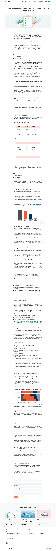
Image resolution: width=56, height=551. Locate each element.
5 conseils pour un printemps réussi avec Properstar (42, 523)
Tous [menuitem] (22, 1)
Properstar (38, 519)
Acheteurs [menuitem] (35, 1)
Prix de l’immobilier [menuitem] (8, 536)
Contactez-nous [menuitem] (19, 533)
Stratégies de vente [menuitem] (40, 1)
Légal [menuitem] (40, 529)
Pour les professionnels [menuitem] (32, 529)
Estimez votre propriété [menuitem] (9, 538)
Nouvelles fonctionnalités (8, 519)
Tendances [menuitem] (25, 1)
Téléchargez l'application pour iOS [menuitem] (10, 540)
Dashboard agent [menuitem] (31, 533)
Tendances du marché (24, 519)
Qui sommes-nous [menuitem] (19, 531)
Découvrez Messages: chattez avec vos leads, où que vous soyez (11, 523)
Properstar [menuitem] (46, 1)
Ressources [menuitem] (8, 529)
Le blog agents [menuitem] (31, 531)
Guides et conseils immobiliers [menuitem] (10, 533)
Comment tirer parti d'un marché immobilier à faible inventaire (27, 523)
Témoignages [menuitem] (30, 1)
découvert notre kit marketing (37, 204)
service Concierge (20, 442)
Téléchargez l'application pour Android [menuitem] (10, 543)
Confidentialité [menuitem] (42, 533)
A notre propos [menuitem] (19, 529)
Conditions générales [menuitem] (42, 531)
